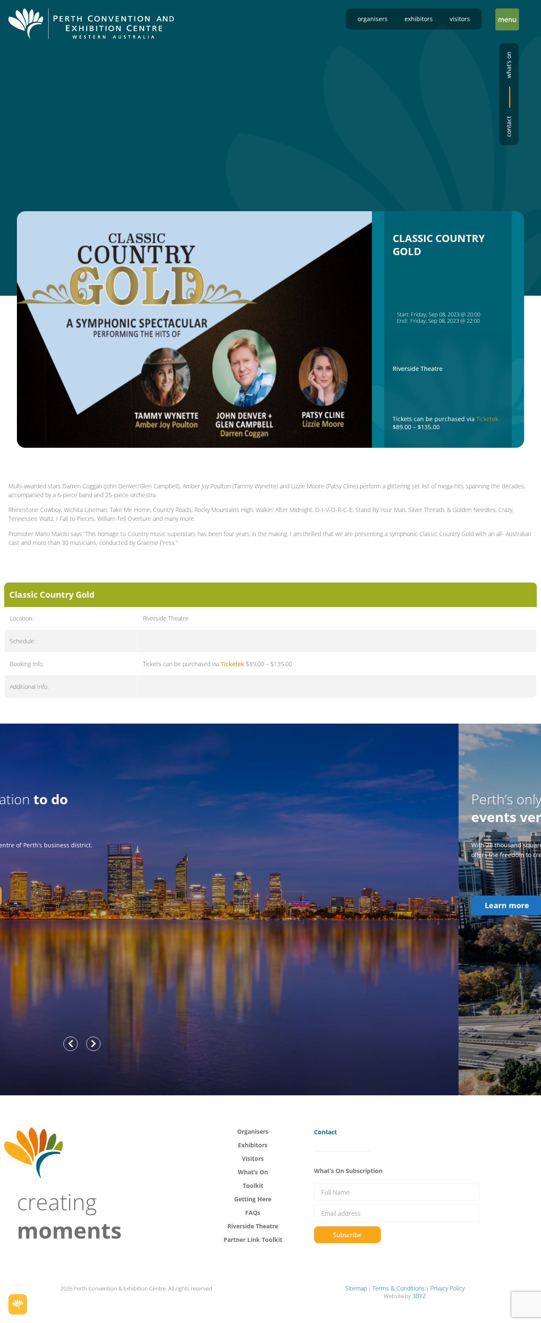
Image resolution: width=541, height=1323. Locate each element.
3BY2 (419, 1296)
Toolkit (253, 1185)
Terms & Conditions (398, 1288)
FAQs (252, 1213)
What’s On (253, 1172)
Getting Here (252, 1199)
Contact (509, 126)
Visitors (460, 19)
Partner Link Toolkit (253, 1240)
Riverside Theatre (252, 1226)
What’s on (509, 65)
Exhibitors (418, 19)
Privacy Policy (447, 1288)
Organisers (373, 19)
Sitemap (356, 1288)
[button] (507, 19)
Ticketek (487, 419)
